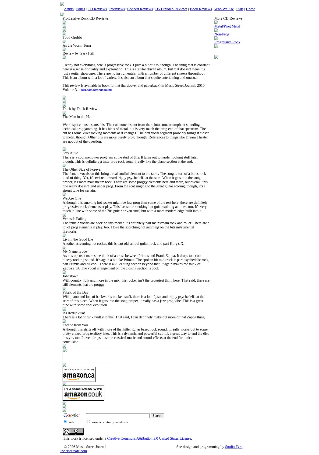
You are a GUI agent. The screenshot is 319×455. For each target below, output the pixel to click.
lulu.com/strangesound (96, 90)
